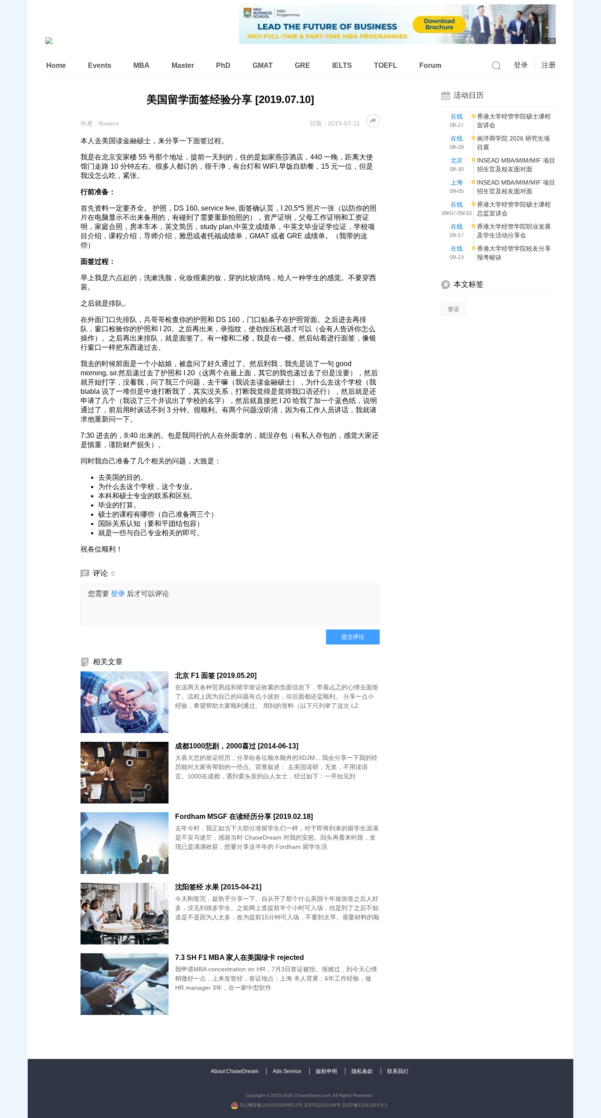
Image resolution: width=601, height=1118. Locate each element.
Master (183, 65)
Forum (430, 65)
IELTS (342, 65)
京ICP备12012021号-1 (365, 1105)
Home (56, 65)
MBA (141, 65)
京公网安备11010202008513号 (270, 1105)
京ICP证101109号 (322, 1105)
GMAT (263, 65)
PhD (223, 65)
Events (99, 65)
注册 (549, 65)
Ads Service (288, 1071)
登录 (521, 65)
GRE (302, 65)
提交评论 (352, 636)
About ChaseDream (235, 1071)
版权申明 (327, 1071)
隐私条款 (363, 1071)
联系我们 (397, 1071)
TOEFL (385, 65)
